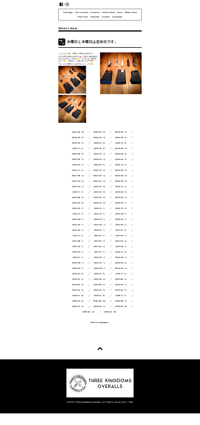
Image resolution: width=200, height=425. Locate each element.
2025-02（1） (78, 165)
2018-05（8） (121, 306)
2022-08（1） (78, 219)
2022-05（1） (78, 225)
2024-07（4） (100, 176)
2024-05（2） (78, 181)
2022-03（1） (121, 225)
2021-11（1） (78, 236)
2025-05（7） (78, 159)
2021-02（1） (78, 252)
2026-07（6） (100, 132)
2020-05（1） (78, 268)
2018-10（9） (78, 301)
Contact (106, 17)
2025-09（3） (121, 148)
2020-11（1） (78, 257)
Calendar (95, 17)
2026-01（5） (100, 143)
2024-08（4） (78, 176)
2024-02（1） (78, 186)
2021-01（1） (100, 252)
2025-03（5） (121, 159)
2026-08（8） (78, 132)
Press (120, 12)
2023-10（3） (100, 192)
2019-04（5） (78, 290)
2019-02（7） (121, 290)
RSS (131, 402)
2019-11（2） (121, 274)
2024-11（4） (78, 170)
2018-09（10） (100, 301)
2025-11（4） (78, 148)
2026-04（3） (100, 137)
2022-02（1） (78, 230)
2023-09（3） (121, 192)
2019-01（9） (78, 295)
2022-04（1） (100, 225)
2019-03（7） (100, 290)
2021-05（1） (78, 246)
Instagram (117, 17)
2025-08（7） (78, 154)
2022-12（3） (121, 208)
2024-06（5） (121, 176)
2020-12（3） (121, 252)
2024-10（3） (100, 170)
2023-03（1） (121, 203)
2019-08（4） (121, 279)
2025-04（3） (100, 159)
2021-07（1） (100, 241)
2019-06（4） (100, 285)
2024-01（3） (100, 186)
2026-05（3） (78, 137)
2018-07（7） (78, 306)
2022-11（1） (78, 214)
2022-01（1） (100, 230)
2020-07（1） (100, 263)
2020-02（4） (121, 268)
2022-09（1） (121, 214)
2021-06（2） (121, 241)
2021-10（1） (100, 236)
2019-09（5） (100, 279)
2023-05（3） (78, 203)
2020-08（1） (78, 263)
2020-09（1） (121, 257)
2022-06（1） (121, 219)
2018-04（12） (89, 312)
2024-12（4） (121, 165)
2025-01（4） (100, 165)
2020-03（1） (100, 268)
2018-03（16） (110, 312)
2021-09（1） (121, 236)
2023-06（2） (121, 197)
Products (95, 12)
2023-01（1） (100, 208)
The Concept (81, 12)
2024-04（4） (100, 181)
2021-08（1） (78, 241)
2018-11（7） (122, 295)
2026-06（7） (121, 132)
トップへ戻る (100, 348)
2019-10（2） (78, 279)
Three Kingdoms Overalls (88, 402)
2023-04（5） (100, 203)
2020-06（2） (121, 263)
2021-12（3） (122, 230)
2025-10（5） (100, 148)
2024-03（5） (121, 181)
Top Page (68, 12)
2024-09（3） (121, 170)
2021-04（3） (100, 246)
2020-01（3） (78, 274)
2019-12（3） (100, 274)
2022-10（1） (100, 214)
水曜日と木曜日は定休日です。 (92, 42)
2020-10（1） (100, 257)
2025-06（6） (121, 154)
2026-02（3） (78, 143)
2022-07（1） (100, 219)
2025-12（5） (121, 143)
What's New (131, 12)
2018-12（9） (100, 295)
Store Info (83, 17)
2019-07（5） (78, 285)
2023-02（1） (78, 208)
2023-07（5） (100, 197)
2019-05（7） (121, 285)
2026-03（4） (121, 137)
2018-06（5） (100, 306)
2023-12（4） (121, 186)
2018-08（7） (121, 301)
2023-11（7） (78, 192)
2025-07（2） (100, 154)
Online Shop (108, 12)
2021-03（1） (122, 246)
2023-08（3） (78, 197)
